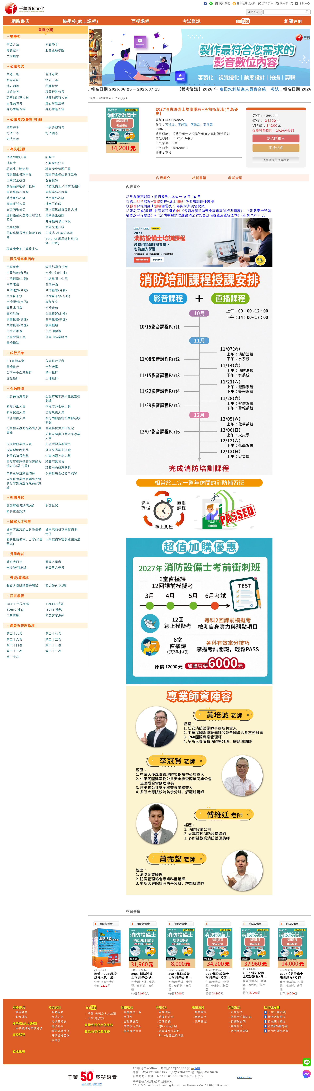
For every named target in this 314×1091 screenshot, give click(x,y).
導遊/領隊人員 (17, 157)
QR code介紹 (168, 1026)
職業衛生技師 (55, 215)
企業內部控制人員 (58, 455)
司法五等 (13, 139)
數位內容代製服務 (97, 1031)
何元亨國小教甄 (278, 1030)
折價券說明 (238, 1021)
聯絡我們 (97, 1084)
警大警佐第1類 (55, 585)
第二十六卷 (14, 639)
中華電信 (13, 284)
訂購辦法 (237, 1012)
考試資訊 (192, 21)
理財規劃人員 (55, 412)
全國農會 (13, 267)
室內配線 (13, 227)
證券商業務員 (55, 461)
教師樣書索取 (240, 1030)
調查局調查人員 (18, 97)
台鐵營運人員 (16, 337)
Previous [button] (94, 54)
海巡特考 (13, 91)
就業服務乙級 (16, 198)
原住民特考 (14, 103)
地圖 (197, 1068)
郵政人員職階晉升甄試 (22, 585)
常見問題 (165, 1012)
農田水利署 (14, 307)
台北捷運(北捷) (56, 313)
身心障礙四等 (16, 109)
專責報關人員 (16, 203)
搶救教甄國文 (277, 1016)
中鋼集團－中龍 (56, 278)
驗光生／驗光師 (18, 168)
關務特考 (51, 86)
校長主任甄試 (16, 511)
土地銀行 (51, 378)
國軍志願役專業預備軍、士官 (62, 531)
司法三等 (13, 133)
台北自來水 (14, 296)
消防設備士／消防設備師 (62, 186)
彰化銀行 (13, 378)
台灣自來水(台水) (57, 296)
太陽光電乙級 (55, 227)
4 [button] (199, 84)
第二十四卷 (14, 645)
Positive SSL (244, 1077)
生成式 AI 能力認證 (59, 233)
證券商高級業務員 (58, 467)
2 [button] (189, 84)
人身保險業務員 (18, 396)
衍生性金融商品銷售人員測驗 (24, 430)
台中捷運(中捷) (56, 319)
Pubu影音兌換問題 (171, 1035)
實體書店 (201, 1012)
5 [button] (204, 84)
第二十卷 (13, 657)
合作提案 (87, 1084)
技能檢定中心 (133, 1026)
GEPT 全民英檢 (18, 603)
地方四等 (13, 86)
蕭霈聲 (208, 124)
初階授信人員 (16, 412)
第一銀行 (51, 372)
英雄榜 (56, 1040)
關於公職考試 (61, 1030)
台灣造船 (51, 307)
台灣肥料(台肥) (17, 301)
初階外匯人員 (16, 406)
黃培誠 (170, 124)
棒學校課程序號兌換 (29, 1028)
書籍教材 (21, 1012)
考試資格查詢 (61, 1035)
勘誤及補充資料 (169, 1030)
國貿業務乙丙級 (56, 192)
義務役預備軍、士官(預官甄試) (25, 541)
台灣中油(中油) (56, 272)
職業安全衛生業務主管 (22, 248)
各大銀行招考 (55, 360)
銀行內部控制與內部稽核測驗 (62, 420)
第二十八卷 (14, 633)
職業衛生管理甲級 (19, 174)
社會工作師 (53, 203)
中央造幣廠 (14, 331)
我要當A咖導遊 (278, 1026)
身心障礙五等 (55, 109)
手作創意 (13, 56)
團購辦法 (237, 1026)
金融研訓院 (131, 1021)
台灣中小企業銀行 (19, 372)
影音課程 (21, 1016)
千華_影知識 (96, 1018)
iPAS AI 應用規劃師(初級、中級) (61, 241)
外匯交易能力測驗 (58, 450)
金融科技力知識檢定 (59, 428)
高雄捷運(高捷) (17, 325)
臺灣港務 (13, 313)
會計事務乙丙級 (18, 192)
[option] (199, 57)
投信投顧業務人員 (19, 444)
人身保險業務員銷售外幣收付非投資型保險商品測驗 (24, 483)
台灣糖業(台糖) (56, 290)
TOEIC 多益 (15, 609)
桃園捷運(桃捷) (17, 319)
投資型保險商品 (18, 450)
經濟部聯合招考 (56, 267)
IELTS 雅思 (53, 609)
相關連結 (293, 21)
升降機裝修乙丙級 (58, 221)
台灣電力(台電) (17, 290)
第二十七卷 (53, 633)
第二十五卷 (53, 639)
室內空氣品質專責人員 (61, 209)
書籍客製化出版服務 (99, 1024)
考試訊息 (57, 1016)
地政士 (11, 163)
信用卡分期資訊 (241, 1016)
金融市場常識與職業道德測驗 (62, 398)
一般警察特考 (55, 127)
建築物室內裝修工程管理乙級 (24, 217)
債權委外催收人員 (58, 406)
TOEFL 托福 (54, 603)
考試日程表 (59, 1021)
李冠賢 (182, 124)
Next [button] (304, 54)
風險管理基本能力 (58, 444)
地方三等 (51, 80)
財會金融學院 (55, 50)
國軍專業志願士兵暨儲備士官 (24, 531)
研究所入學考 (55, 567)
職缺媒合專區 (133, 1030)
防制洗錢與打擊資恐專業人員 (62, 436)
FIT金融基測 (15, 360)
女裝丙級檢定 (16, 209)
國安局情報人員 (56, 97)
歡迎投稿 (19, 1051)
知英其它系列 (55, 615)
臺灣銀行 (13, 366)
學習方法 (13, 44)
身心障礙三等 (55, 103)
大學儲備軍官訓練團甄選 (62, 539)
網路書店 (20, 21)
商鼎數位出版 (133, 1012)
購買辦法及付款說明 (275, 160)
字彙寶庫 (13, 615)
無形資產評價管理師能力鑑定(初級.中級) (24, 463)
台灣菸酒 (51, 284)
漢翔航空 (51, 301)
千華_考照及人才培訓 (102, 1013)
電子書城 (201, 1021)
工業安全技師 (16, 180)
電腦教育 (13, 50)
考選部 (128, 1016)
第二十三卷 (53, 645)
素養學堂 (51, 44)
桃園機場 (51, 325)
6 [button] (209, 84)
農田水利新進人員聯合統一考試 (209, 89)
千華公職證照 (277, 1012)
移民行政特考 (55, 91)
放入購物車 (276, 138)
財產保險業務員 (18, 455)
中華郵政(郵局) (17, 272)
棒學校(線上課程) (80, 21)
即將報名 (57, 1012)
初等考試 (13, 80)
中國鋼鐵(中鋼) (17, 278)
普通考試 (51, 74)
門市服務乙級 (55, 198)
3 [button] (194, 84)
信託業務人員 (16, 418)
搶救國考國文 (277, 1021)
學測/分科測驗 (17, 567)
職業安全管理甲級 (58, 168)
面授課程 (140, 21)
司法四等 (51, 133)
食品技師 (51, 180)
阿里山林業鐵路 (56, 337)
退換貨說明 (166, 1016)
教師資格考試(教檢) (20, 505)
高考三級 (13, 74)
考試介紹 (235, 178)
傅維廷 (195, 124)
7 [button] (214, 84)
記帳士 (50, 157)
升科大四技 (14, 561)
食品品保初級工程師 (21, 186)
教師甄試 (51, 505)
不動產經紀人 (55, 163)
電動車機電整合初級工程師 (24, 235)
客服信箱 (165, 1021)
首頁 (92, 98)
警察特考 (13, 127)
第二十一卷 (53, 651)
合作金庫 (51, 366)
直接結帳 (276, 148)
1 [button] (184, 84)
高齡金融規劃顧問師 (21, 473)
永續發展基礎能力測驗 (61, 473)
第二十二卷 (14, 651)
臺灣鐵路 (13, 342)
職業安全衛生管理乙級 (61, 174)
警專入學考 (53, 561)
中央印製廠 (53, 331)
